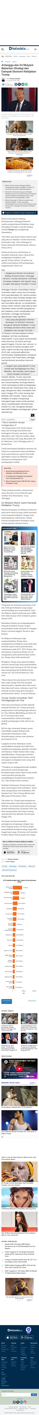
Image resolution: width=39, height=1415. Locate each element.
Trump (11, 229)
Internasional (5, 1349)
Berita (3, 1343)
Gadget (23, 1353)
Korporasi (35, 56)
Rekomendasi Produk (9, 528)
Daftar (34, 1394)
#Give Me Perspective (9, 870)
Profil (31, 1349)
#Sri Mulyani (22, 866)
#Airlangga (13, 866)
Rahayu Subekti (15, 78)
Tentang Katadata (13, 1407)
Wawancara (24, 1365)
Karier (29, 1407)
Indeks (3, 1374)
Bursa (28, 56)
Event (3, 1383)
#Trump (4, 866)
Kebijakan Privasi (23, 1408)
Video (32, 1357)
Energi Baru (4, 1362)
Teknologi (24, 1355)
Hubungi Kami (20, 1410)
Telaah (23, 1362)
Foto (31, 1365)
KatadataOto (5, 1385)
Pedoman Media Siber (11, 1408)
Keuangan (22, 56)
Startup (23, 1351)
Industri (3, 1347)
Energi (3, 1351)
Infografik (13, 1362)
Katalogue (33, 1364)
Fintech (23, 1349)
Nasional (3, 1345)
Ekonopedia (33, 1343)
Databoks (4, 1382)
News (32, 1360)
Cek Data (13, 1365)
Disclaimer (33, 1408)
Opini (22, 1364)
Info (2, 1372)
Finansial (7, 61)
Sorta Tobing (10, 861)
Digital (22, 1343)
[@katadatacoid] (24, 1402)
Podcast (32, 1367)
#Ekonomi (32, 866)
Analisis (13, 1364)
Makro (16, 56)
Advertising (23, 1407)
